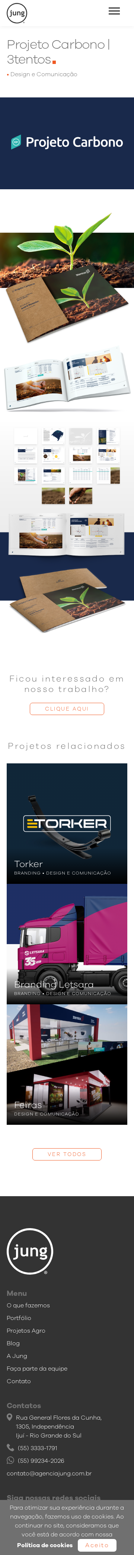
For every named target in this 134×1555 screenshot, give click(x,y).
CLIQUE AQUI (67, 708)
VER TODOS (67, 1154)
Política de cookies (45, 1545)
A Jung (17, 1356)
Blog (13, 1343)
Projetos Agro (26, 1331)
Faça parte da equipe (37, 1369)
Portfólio (19, 1318)
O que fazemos (28, 1305)
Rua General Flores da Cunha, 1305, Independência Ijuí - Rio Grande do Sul (59, 1427)
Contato (19, 1381)
